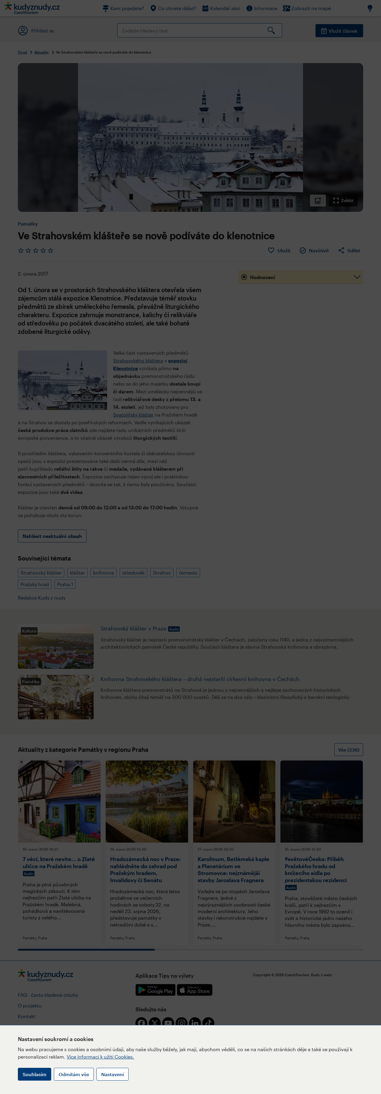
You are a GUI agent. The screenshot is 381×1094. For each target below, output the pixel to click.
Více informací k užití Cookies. (100, 1056)
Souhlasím (34, 1074)
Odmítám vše (74, 1074)
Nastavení (112, 1074)
